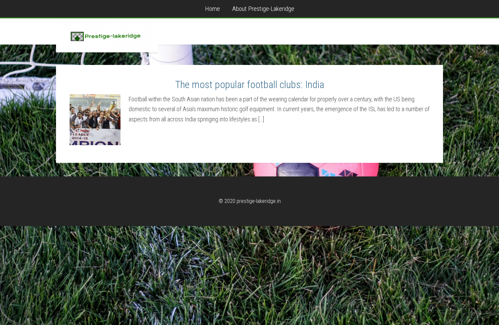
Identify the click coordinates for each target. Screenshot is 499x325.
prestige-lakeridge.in (107, 35)
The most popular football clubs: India (249, 84)
